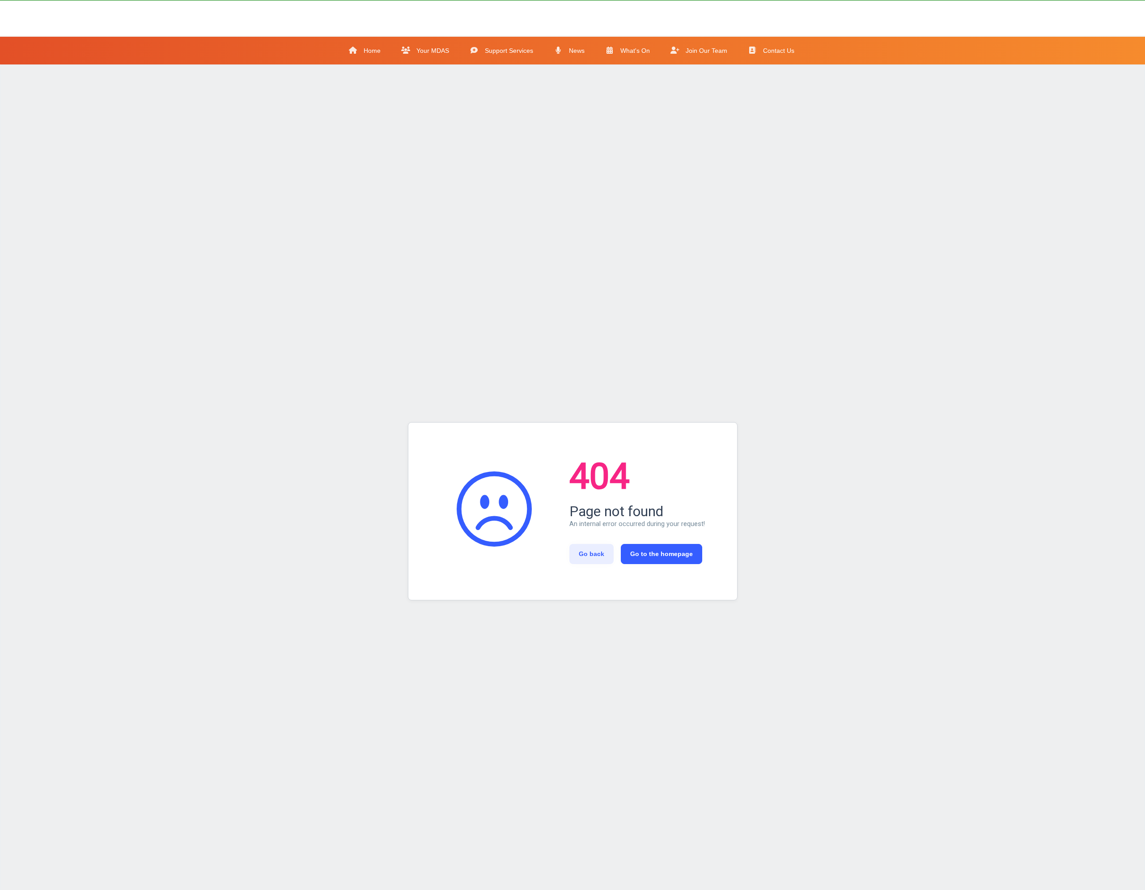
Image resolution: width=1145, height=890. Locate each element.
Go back (591, 553)
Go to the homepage (661, 553)
